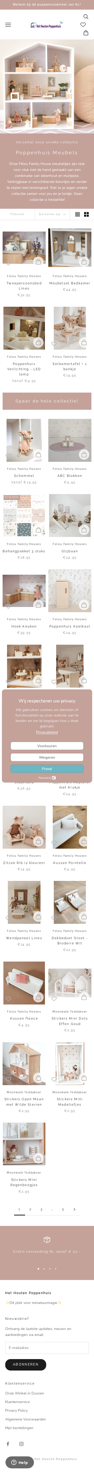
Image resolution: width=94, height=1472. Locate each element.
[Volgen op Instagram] (21, 1444)
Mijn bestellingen (19, 1427)
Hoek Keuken (24, 626)
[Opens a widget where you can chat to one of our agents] (19, 1462)
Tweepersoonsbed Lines (24, 285)
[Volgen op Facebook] (7, 1444)
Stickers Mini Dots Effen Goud (70, 1021)
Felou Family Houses (24, 276)
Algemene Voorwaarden (25, 1419)
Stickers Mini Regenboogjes (24, 1182)
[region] (47, 1248)
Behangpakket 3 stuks (24, 551)
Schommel (24, 476)
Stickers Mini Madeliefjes (70, 1101)
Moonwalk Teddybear (69, 1011)
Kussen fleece (24, 1018)
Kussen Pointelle (69, 863)
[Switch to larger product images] (77, 214)
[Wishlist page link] (83, 24)
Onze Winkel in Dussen (24, 1393)
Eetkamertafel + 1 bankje (70, 366)
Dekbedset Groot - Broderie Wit (70, 940)
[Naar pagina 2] (74, 1209)
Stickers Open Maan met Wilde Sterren (24, 1101)
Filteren (17, 214)
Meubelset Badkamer (70, 283)
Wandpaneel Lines (24, 938)
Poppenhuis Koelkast (69, 626)
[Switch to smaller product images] (86, 214)
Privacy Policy (16, 1410)
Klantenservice (17, 1401)
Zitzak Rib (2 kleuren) (24, 863)
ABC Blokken (69, 476)
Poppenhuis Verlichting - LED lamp (24, 369)
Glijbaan (70, 551)
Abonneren (26, 1364)
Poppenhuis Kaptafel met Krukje (69, 784)
